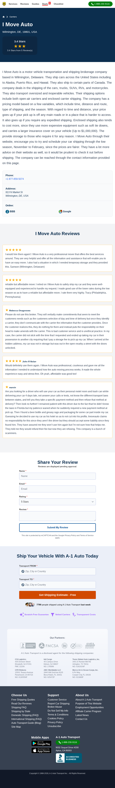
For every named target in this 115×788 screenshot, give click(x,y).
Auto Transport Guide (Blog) (26, 723)
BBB (12, 211)
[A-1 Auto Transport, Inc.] (4, 4)
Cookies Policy (56, 718)
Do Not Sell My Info (58, 710)
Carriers (13, 17)
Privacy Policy (70, 535)
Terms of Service (87, 535)
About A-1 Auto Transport (88, 699)
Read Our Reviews (21, 703)
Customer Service (57, 699)
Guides (35, 4)
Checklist (58, 4)
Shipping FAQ (18, 707)
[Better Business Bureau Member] (69, 758)
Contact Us (81, 719)
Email (22, 484)
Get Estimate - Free (57, 594)
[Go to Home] (3, 17)
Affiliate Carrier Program (88, 711)
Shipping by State (20, 711)
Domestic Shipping (21, 715)
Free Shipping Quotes (23, 699)
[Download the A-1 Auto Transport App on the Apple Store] (41, 750)
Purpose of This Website (88, 703)
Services (13, 4)
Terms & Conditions (58, 714)
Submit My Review (57, 527)
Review (23, 509)
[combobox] (57, 571)
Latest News (82, 715)
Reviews (24, 4)
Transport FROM (28, 566)
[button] (100, 3)
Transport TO (26, 579)
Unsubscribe (54, 726)
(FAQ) (35, 715)
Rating (23, 496)
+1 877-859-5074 (15, 179)
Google (66, 211)
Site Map (16, 727)
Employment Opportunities (89, 707)
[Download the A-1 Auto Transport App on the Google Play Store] (41, 743)
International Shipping (23, 719)
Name (22, 471)
